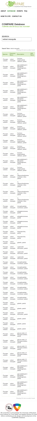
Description (20, 54)
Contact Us (17, 16)
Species (5, 54)
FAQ (25, 11)
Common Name (12, 54)
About (3, 11)
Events (20, 11)
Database (11, 11)
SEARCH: (5, 36)
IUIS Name (32, 54)
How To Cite (6, 16)
